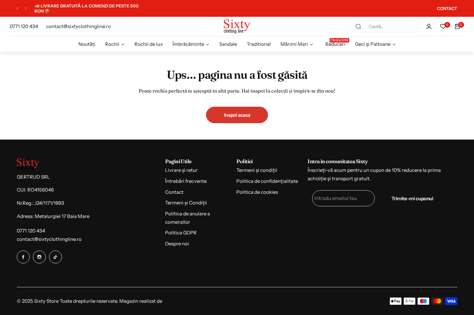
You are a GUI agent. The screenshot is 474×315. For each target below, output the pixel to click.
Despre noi (177, 244)
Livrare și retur (181, 170)
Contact (174, 192)
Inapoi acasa (237, 115)
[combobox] (386, 26)
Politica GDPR (181, 233)
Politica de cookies (257, 192)
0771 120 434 (31, 231)
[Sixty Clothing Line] (237, 26)
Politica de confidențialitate (267, 181)
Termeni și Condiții (186, 203)
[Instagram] (39, 257)
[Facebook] (23, 257)
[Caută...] (358, 26)
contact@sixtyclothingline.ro (49, 239)
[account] (429, 26)
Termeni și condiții (256, 170)
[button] (17, 8)
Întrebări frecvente (186, 181)
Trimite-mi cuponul (412, 198)
